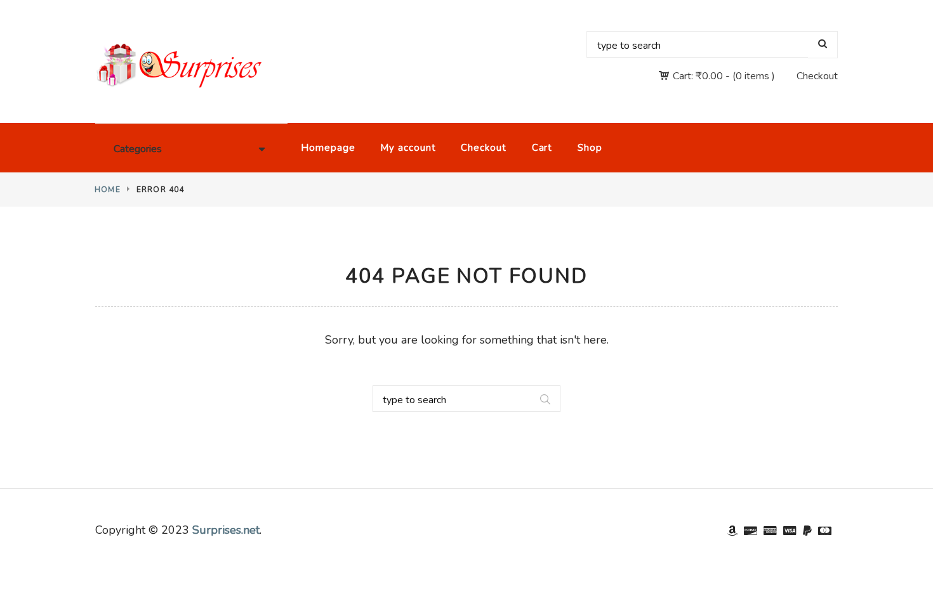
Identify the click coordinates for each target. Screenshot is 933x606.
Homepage (328, 147)
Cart (542, 147)
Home (108, 189)
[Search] (823, 44)
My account (407, 147)
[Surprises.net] (179, 65)
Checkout (817, 76)
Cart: (698, 76)
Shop (590, 147)
